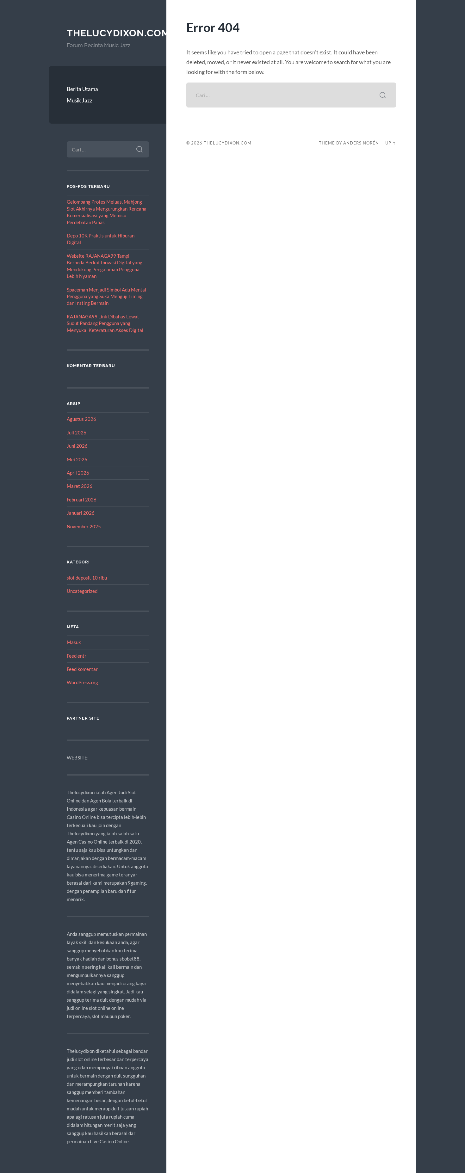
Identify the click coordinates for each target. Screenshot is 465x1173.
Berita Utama (82, 89)
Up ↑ (390, 142)
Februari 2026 (81, 499)
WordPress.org (82, 682)
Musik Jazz (79, 100)
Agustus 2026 (81, 419)
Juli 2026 (76, 432)
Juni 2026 (77, 446)
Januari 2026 (81, 513)
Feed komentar (82, 669)
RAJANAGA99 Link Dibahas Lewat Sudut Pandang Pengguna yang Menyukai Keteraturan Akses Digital (105, 323)
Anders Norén (361, 142)
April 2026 (78, 473)
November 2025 (84, 526)
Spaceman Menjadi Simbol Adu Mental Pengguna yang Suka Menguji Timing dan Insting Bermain (106, 296)
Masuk (74, 642)
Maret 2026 (79, 486)
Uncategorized (82, 591)
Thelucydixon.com (118, 33)
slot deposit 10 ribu (87, 577)
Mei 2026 (77, 459)
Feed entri (77, 656)
